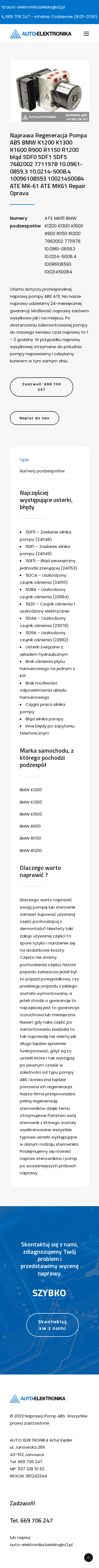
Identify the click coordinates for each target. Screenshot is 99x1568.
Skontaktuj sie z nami (53, 1325)
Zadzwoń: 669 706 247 (42, 387)
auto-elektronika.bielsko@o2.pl (35, 7)
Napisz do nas (35, 417)
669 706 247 (36, 1520)
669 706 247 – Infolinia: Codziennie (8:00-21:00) (50, 16)
